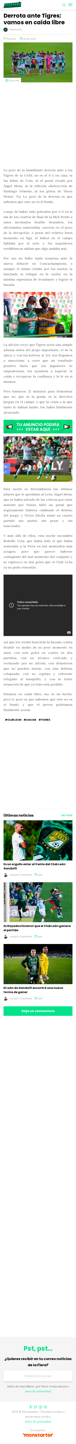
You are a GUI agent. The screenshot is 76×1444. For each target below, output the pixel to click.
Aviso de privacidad (38, 1421)
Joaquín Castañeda (20, 874)
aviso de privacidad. (38, 1391)
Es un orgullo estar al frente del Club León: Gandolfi (35, 866)
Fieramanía (15, 29)
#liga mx (30, 720)
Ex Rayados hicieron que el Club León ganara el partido (37, 928)
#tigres (44, 720)
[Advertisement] (38, 125)
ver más (66, 815)
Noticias (11, 38)
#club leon (13, 720)
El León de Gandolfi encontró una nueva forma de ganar (33, 990)
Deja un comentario (38, 1011)
